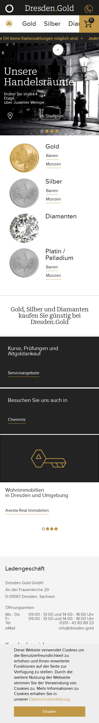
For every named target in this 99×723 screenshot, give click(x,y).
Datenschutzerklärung (49, 699)
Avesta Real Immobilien (49, 458)
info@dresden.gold (76, 628)
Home (9, 25)
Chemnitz (17, 420)
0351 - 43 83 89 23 (88, 8)
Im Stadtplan (51, 116)
